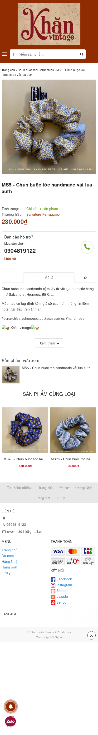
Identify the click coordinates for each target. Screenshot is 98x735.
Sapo (58, 637)
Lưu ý (6, 572)
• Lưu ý (60, 498)
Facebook (63, 579)
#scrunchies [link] (11, 318)
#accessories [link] (54, 318)
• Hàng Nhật (84, 487)
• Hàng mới (42, 498)
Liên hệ (10, 258)
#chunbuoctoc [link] (32, 318)
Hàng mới (9, 567)
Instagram (63, 584)
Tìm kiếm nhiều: (19, 487)
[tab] (49, 277)
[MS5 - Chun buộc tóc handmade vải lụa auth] (11, 374)
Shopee (62, 590)
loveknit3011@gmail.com (26, 531)
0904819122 (20, 250)
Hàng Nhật (10, 561)
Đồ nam (8, 555)
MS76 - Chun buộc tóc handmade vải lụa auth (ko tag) (45, 459)
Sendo (61, 602)
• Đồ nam (64, 487)
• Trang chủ (44, 487)
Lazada (61, 596)
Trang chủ (9, 550)
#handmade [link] (75, 318)
